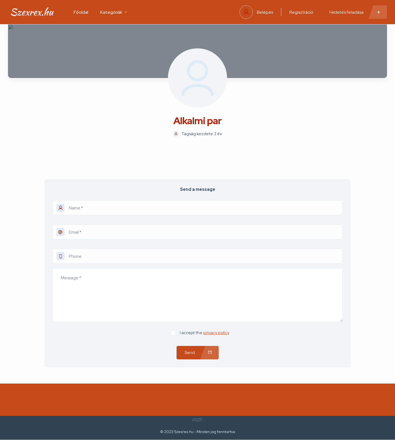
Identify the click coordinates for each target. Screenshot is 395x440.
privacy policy (216, 332)
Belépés (265, 12)
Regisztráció (301, 12)
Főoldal (81, 12)
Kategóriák (111, 12)
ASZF (197, 420)
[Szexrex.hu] (33, 12)
